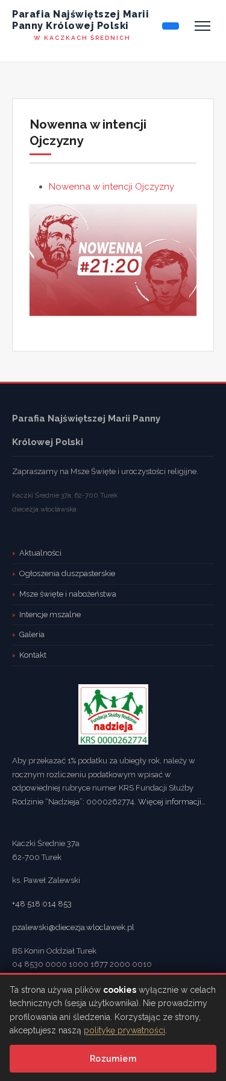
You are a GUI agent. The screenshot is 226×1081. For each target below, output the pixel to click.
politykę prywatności (124, 1030)
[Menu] (202, 26)
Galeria (32, 634)
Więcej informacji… (172, 801)
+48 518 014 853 (42, 903)
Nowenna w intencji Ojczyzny (111, 186)
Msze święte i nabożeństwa (67, 593)
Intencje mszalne (50, 614)
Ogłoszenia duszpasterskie (67, 573)
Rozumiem (113, 1058)
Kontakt (32, 654)
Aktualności (40, 552)
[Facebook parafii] (170, 26)
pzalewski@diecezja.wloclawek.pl (73, 927)
